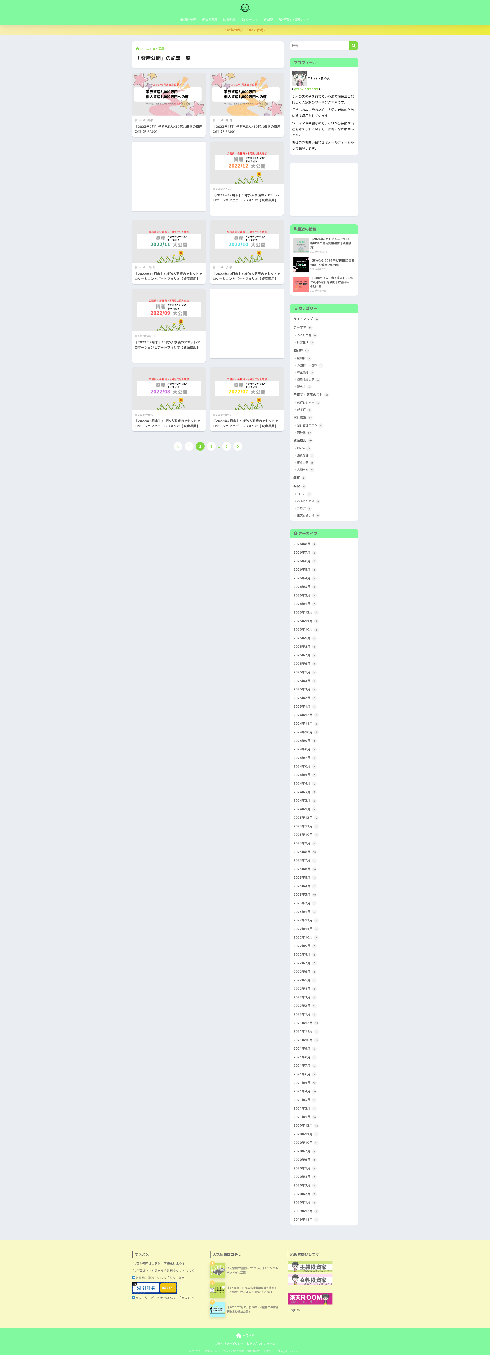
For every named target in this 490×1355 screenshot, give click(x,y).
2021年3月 (304, 1100)
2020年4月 (304, 1176)
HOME (247, 1335)
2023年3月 (304, 894)
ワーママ (302, 327)
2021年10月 (305, 1040)
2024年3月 (304, 792)
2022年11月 (305, 928)
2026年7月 (304, 552)
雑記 (299, 486)
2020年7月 (304, 1151)
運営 (299, 477)
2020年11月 (305, 1134)
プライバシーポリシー (229, 1344)
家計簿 (304, 433)
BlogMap (294, 1310)
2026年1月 (304, 603)
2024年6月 (304, 766)
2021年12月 (305, 1023)
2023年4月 (304, 886)
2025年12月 (305, 612)
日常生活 (305, 342)
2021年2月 (304, 1108)
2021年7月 (304, 1065)
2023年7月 (304, 860)
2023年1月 (304, 911)
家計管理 (302, 417)
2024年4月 (304, 783)
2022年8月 (304, 954)
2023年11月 (305, 826)
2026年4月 (304, 578)
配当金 (303, 387)
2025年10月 (305, 629)
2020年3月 (304, 1185)
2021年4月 (304, 1091)
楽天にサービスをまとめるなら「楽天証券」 (166, 1298)
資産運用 (302, 440)
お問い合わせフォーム (261, 1344)
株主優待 (305, 372)
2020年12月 (305, 1125)
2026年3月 (304, 586)
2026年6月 (304, 561)
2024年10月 (305, 732)
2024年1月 (304, 809)
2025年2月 (304, 698)
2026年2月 (304, 595)
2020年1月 (304, 1202)
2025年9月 (304, 638)
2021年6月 (304, 1074)
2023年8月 (304, 852)
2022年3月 (304, 997)
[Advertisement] (169, 176)
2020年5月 (304, 1168)
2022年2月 (304, 1005)
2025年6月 (304, 663)
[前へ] (178, 446)
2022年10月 (305, 937)
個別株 (301, 350)
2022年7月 (304, 963)
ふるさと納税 (308, 501)
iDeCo (303, 448)
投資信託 (305, 455)
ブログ (303, 508)
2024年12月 (305, 715)
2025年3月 (304, 689)
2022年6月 (304, 971)
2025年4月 (304, 681)
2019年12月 (305, 1211)
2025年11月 (305, 621)
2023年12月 (305, 817)
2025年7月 (304, 655)
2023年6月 (304, 869)
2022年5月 (304, 980)
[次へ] (237, 446)
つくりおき (306, 335)
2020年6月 (304, 1159)
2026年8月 (304, 544)
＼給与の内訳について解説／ (245, 30)
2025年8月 (304, 646)
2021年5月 (304, 1082)
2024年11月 (305, 723)
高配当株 (305, 470)
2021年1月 (304, 1117)
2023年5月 (304, 877)
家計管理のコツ (309, 425)
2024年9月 (304, 740)
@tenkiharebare (306, 89)
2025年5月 (304, 672)
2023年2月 (304, 903)
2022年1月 (304, 1014)
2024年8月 (304, 749)
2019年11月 (305, 1219)
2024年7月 (304, 757)
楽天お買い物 (308, 515)
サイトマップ (305, 319)
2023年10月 (305, 834)
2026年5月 (304, 569)
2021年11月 (305, 1031)
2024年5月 (304, 774)
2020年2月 (304, 1194)
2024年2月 (304, 800)
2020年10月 (305, 1142)
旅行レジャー (308, 403)
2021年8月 (304, 1057)
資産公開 (305, 463)
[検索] (353, 45)
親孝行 (303, 410)
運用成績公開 (308, 380)
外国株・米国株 (309, 365)
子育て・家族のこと (310, 394)
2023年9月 (304, 843)
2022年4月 (304, 988)
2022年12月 (305, 920)
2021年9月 (304, 1048)
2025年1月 (304, 706)
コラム (303, 494)
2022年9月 (304, 946)
